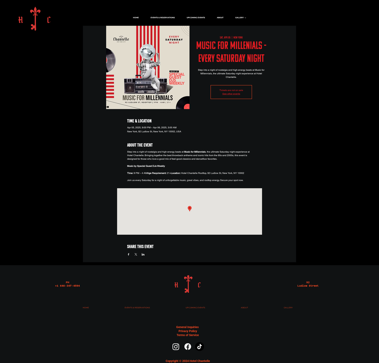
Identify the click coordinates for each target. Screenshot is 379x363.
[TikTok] (199, 346)
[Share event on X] (135, 254)
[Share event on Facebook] (128, 254)
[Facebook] (187, 346)
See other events (231, 93)
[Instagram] (175, 346)
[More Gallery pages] (245, 17)
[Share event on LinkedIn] (143, 254)
